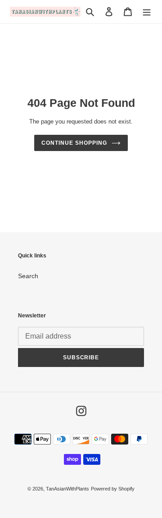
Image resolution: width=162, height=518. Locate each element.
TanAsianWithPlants (67, 488)
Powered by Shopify (113, 488)
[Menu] (146, 11)
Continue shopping (74, 143)
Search (28, 276)
